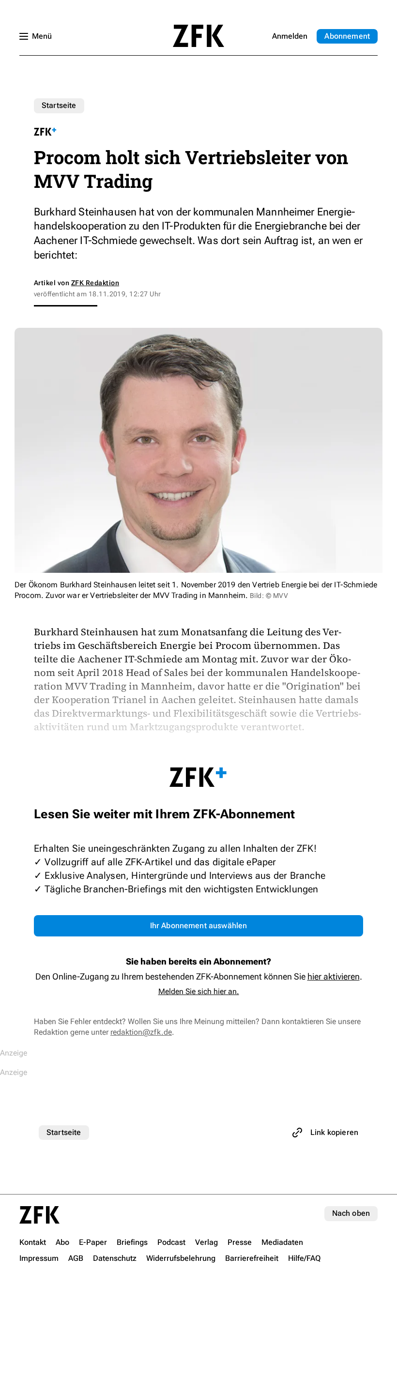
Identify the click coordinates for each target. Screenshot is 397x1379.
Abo (347, 36)
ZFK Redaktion (95, 283)
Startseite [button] (198, 36)
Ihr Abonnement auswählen (198, 925)
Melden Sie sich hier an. (198, 991)
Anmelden (289, 36)
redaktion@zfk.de (141, 1032)
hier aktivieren (333, 976)
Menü (42, 36)
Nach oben (351, 1213)
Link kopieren (334, 1132)
